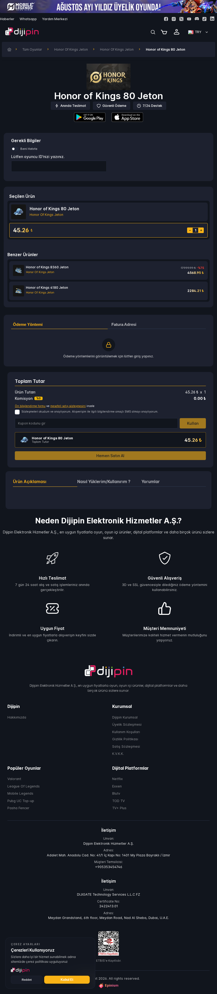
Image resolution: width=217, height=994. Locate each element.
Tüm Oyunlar (32, 49)
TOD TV (118, 801)
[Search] (153, 32)
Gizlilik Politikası (125, 739)
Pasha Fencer (18, 808)
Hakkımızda (16, 717)
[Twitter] (181, 19)
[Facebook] (166, 19)
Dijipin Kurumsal (125, 717)
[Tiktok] (204, 19)
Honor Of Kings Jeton (71, 49)
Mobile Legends (20, 794)
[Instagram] (174, 19)
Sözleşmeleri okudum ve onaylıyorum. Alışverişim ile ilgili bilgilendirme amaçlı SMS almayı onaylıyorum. (89, 411)
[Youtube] (189, 19)
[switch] (15, 149)
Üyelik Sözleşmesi (127, 725)
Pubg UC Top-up (20, 801)
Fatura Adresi (123, 324)
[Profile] (177, 32)
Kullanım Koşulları (126, 732)
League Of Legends (23, 786)
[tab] (45, 482)
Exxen (117, 786)
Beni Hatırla (28, 149)
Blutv (116, 794)
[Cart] (164, 32)
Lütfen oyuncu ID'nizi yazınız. (38, 156)
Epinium (112, 985)
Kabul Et (67, 980)
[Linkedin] (212, 19)
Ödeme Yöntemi (28, 324)
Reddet (27, 979)
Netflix (117, 779)
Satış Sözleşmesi (126, 746)
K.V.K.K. (118, 754)
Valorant (14, 779)
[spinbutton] (59, 166)
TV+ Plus (119, 808)
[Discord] (197, 19)
